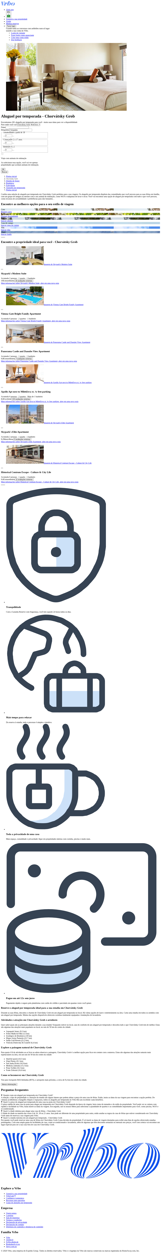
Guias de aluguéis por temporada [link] (19, 1203)
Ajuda (8, 21)
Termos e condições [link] (14, 1220)
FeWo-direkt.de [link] (12, 1242)
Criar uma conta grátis (20, 37)
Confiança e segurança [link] (15, 1198)
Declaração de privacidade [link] (16, 1222)
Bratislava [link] (10, 183)
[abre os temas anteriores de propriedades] (2, 237)
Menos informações (9, 1084)
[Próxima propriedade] (4, 484)
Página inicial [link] (11, 176)
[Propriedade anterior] (2, 484)
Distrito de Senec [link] (13, 181)
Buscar (4, 172)
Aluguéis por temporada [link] (15, 188)
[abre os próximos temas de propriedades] (4, 237)
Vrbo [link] (8, 1237)
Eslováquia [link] (10, 185)
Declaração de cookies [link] (15, 1224)
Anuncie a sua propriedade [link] (16, 1194)
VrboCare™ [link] (11, 1196)
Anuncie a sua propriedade (16, 19)
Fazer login (11, 26)
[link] (32, 40)
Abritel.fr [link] (9, 1240)
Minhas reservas (12, 23)
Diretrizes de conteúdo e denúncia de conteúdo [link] (24, 1227)
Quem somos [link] (11, 1213)
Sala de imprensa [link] (12, 1218)
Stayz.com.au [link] (11, 1246)
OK (3, 169)
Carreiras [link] (9, 1215)
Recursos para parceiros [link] (15, 1200)
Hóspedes (5, 130)
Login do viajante (18, 33)
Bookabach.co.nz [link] (13, 1244)
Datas (3, 127)
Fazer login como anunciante (22, 35)
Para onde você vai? (9, 125)
